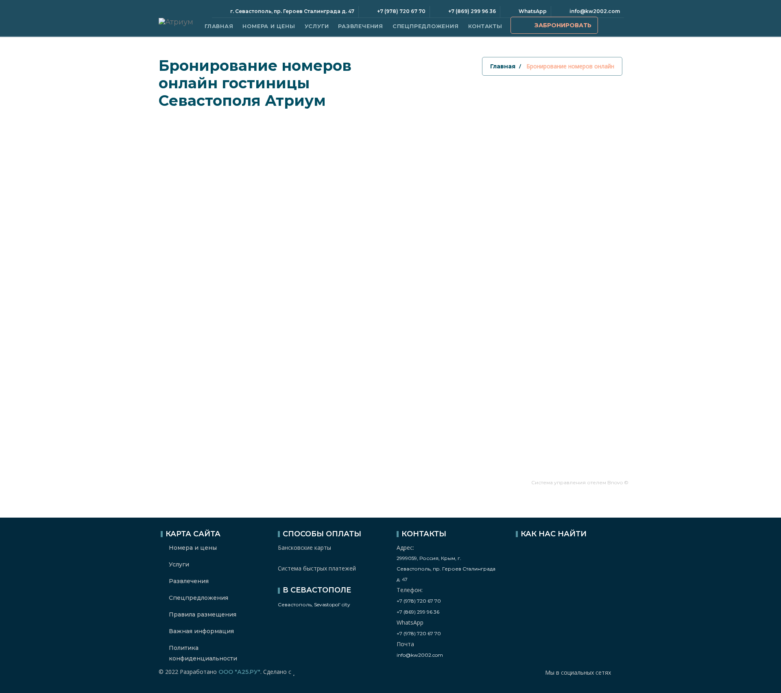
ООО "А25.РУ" (239, 672)
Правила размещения (202, 614)
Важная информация (201, 631)
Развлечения (360, 26)
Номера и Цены (268, 26)
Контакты (485, 26)
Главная (219, 26)
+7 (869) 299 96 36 (418, 612)
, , (446, 568)
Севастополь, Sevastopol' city (314, 604)
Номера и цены (193, 547)
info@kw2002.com (594, 11)
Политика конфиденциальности (203, 653)
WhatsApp (533, 11)
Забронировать (562, 25)
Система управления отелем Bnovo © (579, 482)
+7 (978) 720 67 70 (419, 601)
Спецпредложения (426, 26)
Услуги (317, 26)
